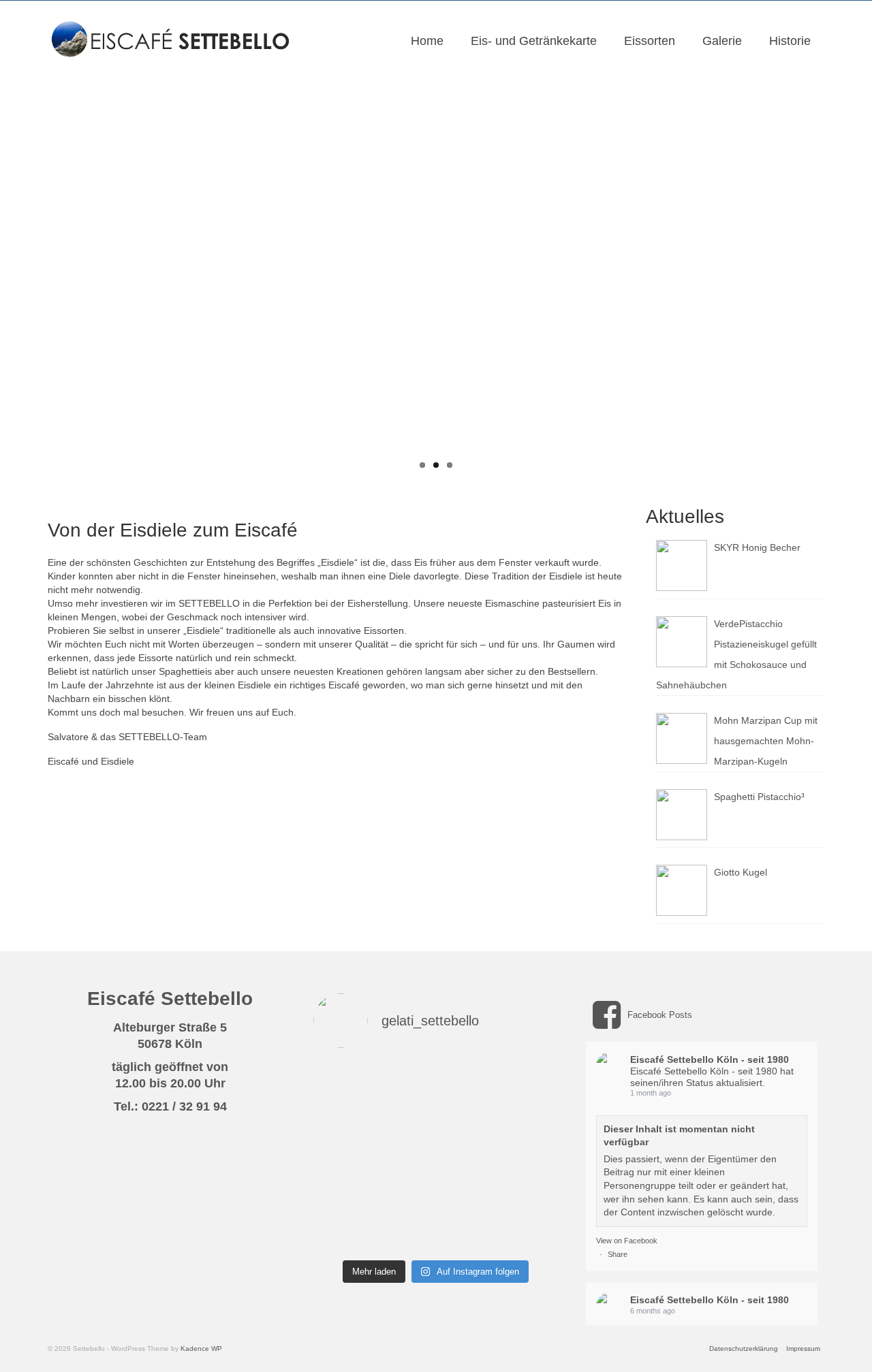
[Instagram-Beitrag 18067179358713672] (404, 1118)
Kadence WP (201, 1348)
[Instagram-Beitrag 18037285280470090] (530, 1118)
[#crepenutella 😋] (341, 1156)
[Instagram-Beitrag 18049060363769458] (467, 1156)
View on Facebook (626, 1241)
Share (617, 1254)
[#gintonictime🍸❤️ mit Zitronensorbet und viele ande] (404, 1080)
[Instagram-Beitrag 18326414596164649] (341, 1080)
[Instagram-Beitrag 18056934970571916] (530, 1233)
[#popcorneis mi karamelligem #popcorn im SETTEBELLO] (404, 1195)
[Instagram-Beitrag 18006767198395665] (341, 1233)
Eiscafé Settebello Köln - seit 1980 (709, 1059)
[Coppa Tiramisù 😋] (530, 1156)
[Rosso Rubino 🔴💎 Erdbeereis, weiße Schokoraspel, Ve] (530, 1080)
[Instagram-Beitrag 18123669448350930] (404, 1233)
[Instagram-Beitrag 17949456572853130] (467, 1118)
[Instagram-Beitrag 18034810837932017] (530, 1195)
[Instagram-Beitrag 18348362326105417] (467, 1195)
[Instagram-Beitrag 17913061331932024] (467, 1233)
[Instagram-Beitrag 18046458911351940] (341, 1118)
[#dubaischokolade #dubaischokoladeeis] (404, 1156)
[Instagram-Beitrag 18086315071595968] (467, 1080)
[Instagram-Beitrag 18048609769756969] (341, 1195)
